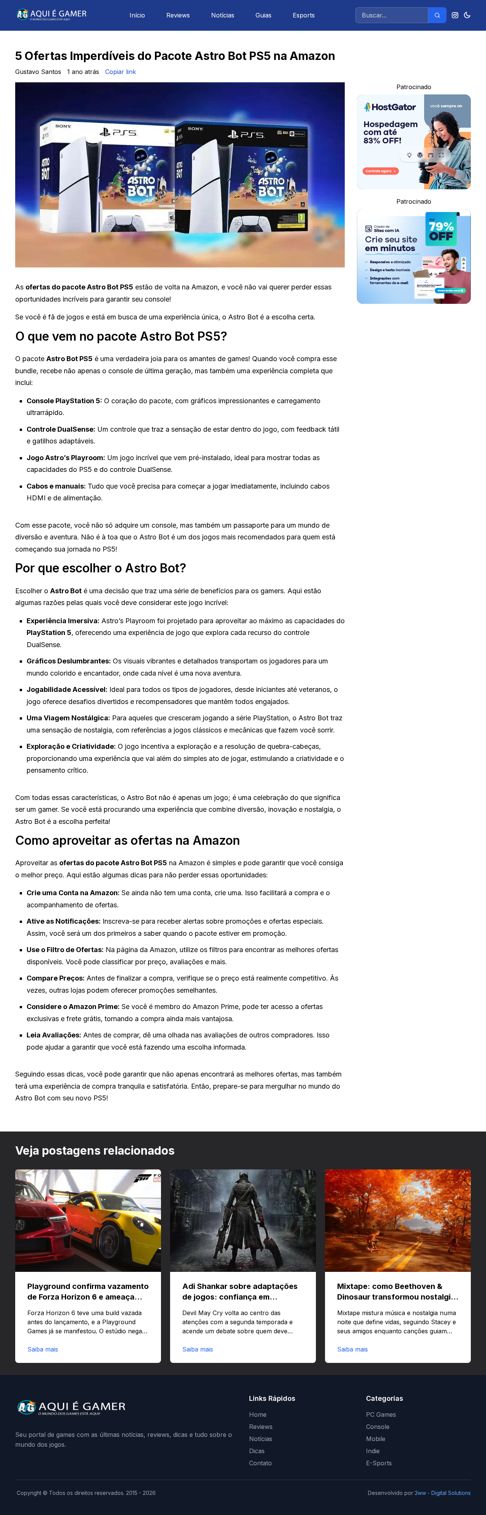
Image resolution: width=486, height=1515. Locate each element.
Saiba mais (42, 1349)
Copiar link (120, 71)
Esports (304, 15)
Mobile (375, 1439)
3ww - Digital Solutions (443, 1493)
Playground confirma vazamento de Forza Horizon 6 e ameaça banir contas (88, 1297)
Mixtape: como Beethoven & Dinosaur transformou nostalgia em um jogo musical (396, 1297)
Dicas (257, 1451)
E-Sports (379, 1463)
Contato (260, 1463)
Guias (263, 15)
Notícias (222, 15)
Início (137, 15)
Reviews (178, 15)
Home (258, 1414)
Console (378, 1426)
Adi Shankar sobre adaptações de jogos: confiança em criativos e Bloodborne (240, 1297)
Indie (373, 1451)
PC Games (381, 1414)
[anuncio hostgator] (414, 141)
